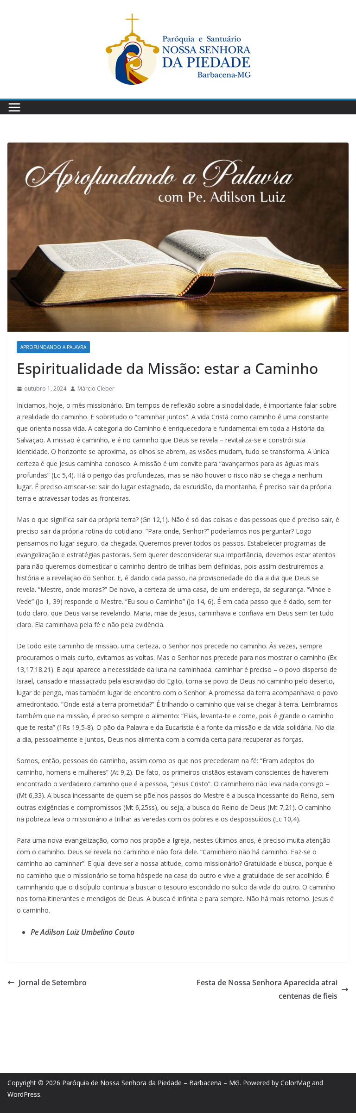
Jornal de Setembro (53, 982)
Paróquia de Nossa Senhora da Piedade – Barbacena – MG (151, 1082)
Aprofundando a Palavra (53, 347)
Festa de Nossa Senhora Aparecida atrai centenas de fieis (267, 989)
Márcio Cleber (95, 388)
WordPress (23, 1094)
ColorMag (295, 1082)
